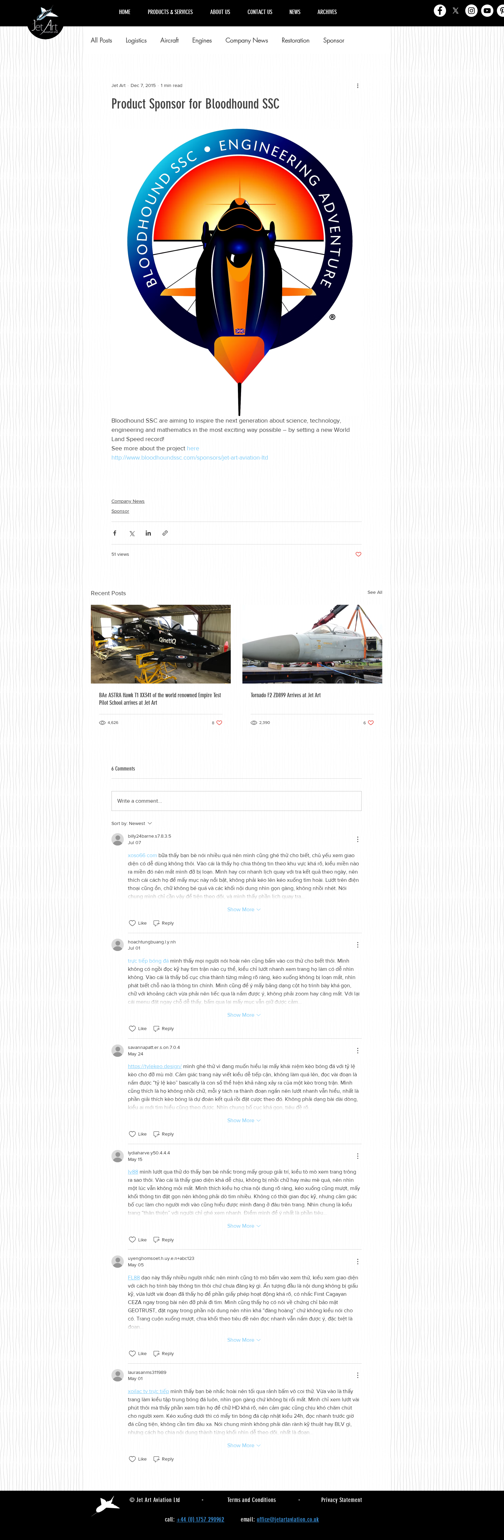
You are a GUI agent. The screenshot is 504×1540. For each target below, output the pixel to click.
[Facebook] (440, 10)
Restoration (296, 40)
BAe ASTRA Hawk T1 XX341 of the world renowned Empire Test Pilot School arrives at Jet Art (160, 698)
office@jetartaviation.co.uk (288, 1519)
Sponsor (333, 40)
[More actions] (357, 85)
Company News (247, 40)
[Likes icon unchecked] (132, 923)
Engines (202, 40)
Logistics (136, 40)
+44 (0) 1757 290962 (200, 1519)
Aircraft (169, 40)
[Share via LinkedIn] (148, 533)
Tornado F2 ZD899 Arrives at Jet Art (286, 695)
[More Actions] (357, 839)
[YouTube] (487, 10)
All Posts (101, 40)
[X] (455, 10)
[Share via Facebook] (114, 533)
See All (375, 592)
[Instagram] (471, 10)
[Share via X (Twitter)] (131, 533)
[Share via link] (165, 533)
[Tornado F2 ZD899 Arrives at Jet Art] (312, 644)
